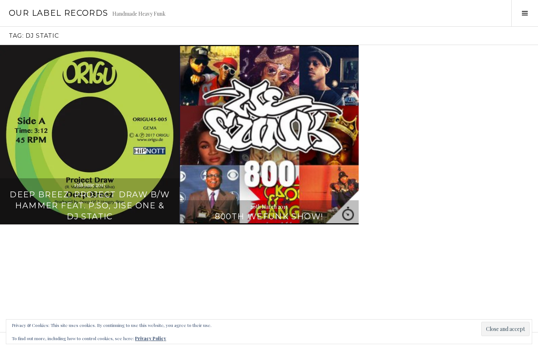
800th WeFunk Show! (269, 216)
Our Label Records (58, 13)
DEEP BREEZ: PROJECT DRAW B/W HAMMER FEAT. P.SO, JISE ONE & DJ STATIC (90, 205)
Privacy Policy (150, 338)
